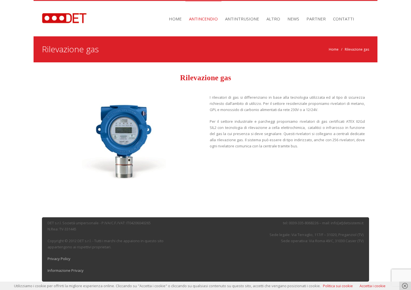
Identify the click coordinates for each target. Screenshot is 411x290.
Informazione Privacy (66, 270)
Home (334, 49)
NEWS (293, 19)
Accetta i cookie (373, 285)
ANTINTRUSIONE (242, 19)
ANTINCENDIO (203, 19)
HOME (175, 19)
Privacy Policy (59, 258)
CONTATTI (343, 19)
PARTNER (316, 19)
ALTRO (273, 19)
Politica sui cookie (338, 285)
